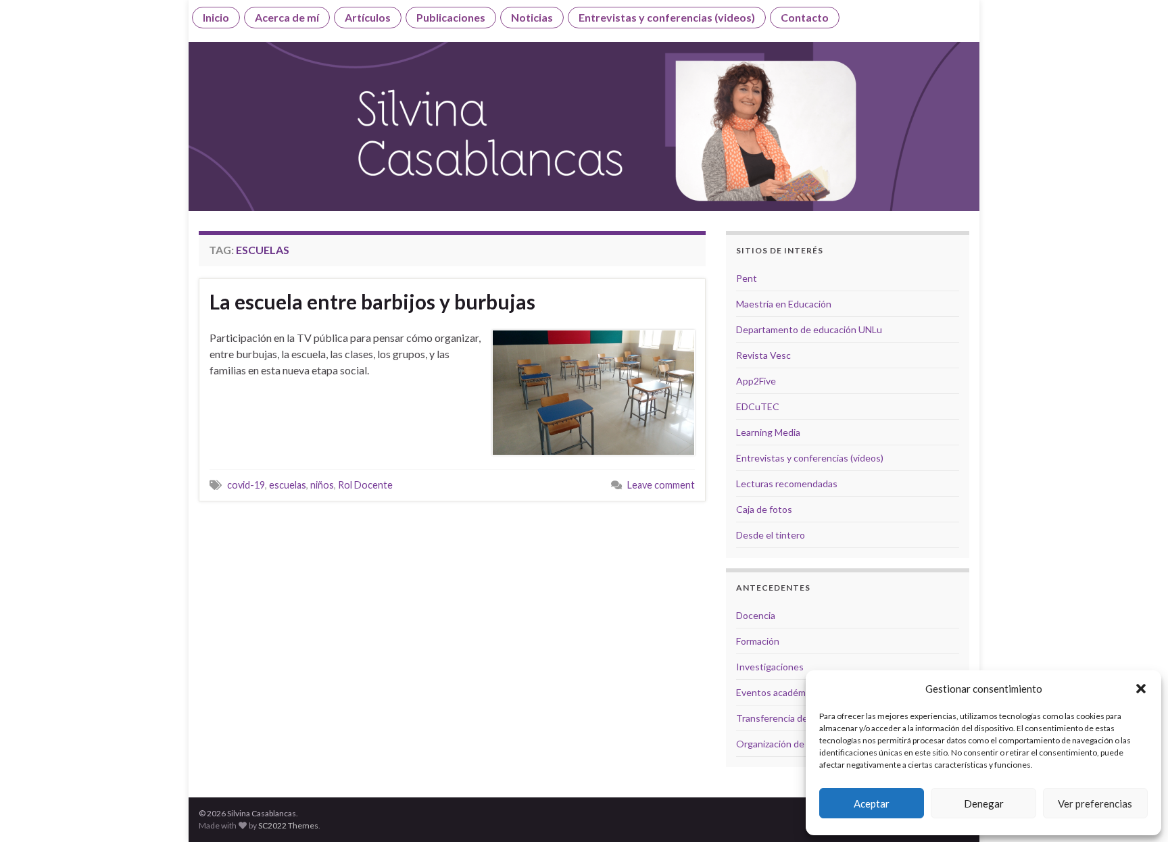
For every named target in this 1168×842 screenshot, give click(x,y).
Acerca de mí (287, 17)
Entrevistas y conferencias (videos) (667, 17)
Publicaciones (450, 17)
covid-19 (246, 485)
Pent (746, 278)
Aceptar (872, 803)
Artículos (368, 17)
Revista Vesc (763, 355)
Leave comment (661, 485)
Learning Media (768, 432)
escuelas (287, 485)
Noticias (532, 17)
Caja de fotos (764, 509)
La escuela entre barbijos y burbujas (372, 301)
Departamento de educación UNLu (809, 329)
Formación (757, 641)
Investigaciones (770, 666)
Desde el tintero (770, 535)
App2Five (756, 381)
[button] (1141, 688)
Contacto (805, 17)
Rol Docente (365, 485)
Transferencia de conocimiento (801, 718)
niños (322, 485)
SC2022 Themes (288, 825)
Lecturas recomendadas (786, 483)
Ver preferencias (1095, 803)
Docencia (755, 615)
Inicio (216, 17)
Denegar (984, 803)
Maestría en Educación (783, 303)
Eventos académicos (779, 692)
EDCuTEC (757, 406)
